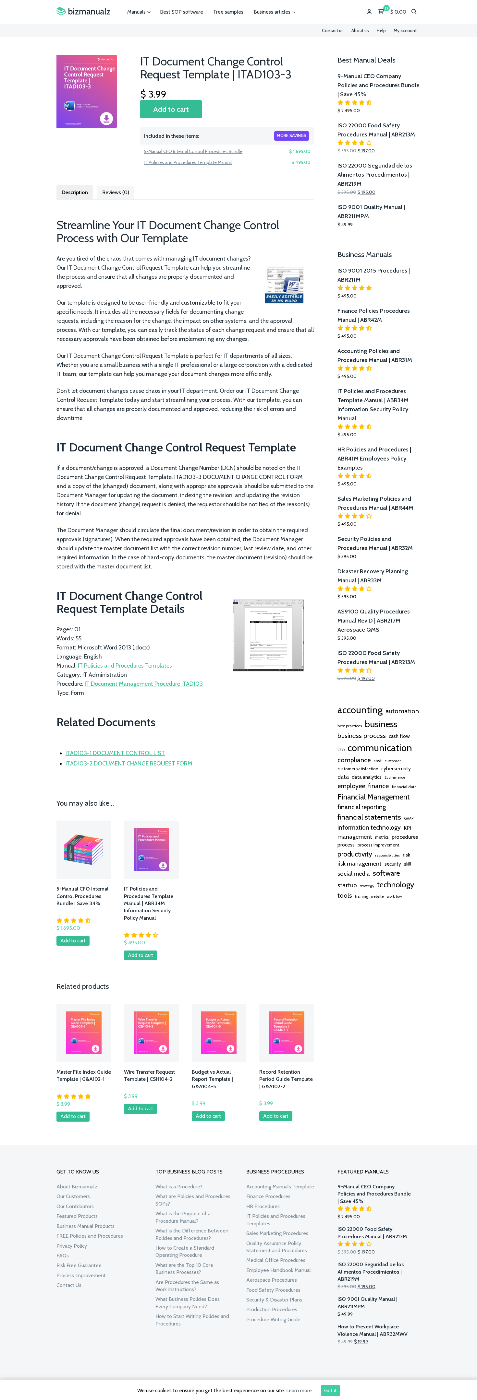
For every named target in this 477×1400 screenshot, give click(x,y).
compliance (354, 760)
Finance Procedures (268, 1196)
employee (351, 786)
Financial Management (373, 796)
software (386, 873)
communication (380, 747)
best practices (349, 725)
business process (361, 735)
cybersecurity (396, 768)
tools (344, 895)
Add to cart (171, 109)
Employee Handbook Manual (278, 1270)
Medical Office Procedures (275, 1260)
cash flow (399, 736)
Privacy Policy (71, 1246)
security (393, 864)
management (354, 836)
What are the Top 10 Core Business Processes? (184, 1268)
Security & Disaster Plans (274, 1300)
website (377, 896)
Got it (330, 1390)
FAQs (62, 1256)
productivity (354, 854)
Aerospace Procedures (271, 1280)
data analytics (367, 777)
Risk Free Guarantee (79, 1265)
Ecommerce (395, 777)
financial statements (369, 817)
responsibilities (387, 855)
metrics (382, 837)
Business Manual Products (85, 1226)
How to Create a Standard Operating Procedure (184, 1251)
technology (395, 884)
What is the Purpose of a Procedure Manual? (183, 1217)
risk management (359, 863)
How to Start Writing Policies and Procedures (192, 1319)
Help (381, 30)
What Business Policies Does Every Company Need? (187, 1302)
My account (405, 30)
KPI (407, 828)
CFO (341, 750)
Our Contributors (75, 1206)
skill (407, 864)
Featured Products (77, 1216)
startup (347, 885)
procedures (405, 837)
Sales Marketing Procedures (277, 1233)
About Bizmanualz (76, 1187)
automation (402, 711)
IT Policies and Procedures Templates (125, 665)
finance (378, 786)
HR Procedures (263, 1206)
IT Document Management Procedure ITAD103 (144, 683)
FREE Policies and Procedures (89, 1236)
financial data (404, 786)
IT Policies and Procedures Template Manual (188, 162)
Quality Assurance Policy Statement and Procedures (276, 1247)
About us (360, 30)
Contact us (333, 30)
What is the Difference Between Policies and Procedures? (191, 1234)
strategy (367, 885)
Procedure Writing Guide (273, 1319)
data (343, 776)
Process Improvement (81, 1275)
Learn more (299, 1390)
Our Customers (73, 1196)
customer (393, 761)
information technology (369, 827)
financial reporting (361, 807)
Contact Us (68, 1285)
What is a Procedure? (178, 1187)
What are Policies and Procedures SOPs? (192, 1200)
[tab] (74, 192)
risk (406, 854)
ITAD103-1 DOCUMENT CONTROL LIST (115, 753)
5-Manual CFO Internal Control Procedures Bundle (193, 151)
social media (353, 873)
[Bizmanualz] (83, 11)
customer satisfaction (357, 768)
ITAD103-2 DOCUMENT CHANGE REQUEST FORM (129, 763)
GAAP (408, 818)
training (361, 896)
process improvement (378, 845)
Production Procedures (271, 1309)
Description (75, 192)
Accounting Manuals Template (280, 1187)
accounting (360, 710)
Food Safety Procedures (273, 1290)
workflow (394, 896)
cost (377, 760)
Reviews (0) (115, 192)
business (381, 723)
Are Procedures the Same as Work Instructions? (187, 1285)
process (346, 845)
